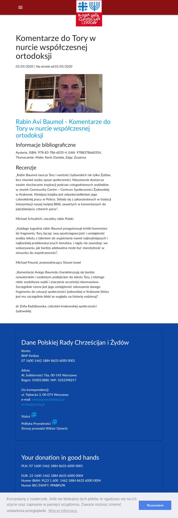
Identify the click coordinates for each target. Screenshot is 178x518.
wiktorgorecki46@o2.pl (48, 399)
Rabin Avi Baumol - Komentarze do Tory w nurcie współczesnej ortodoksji (63, 129)
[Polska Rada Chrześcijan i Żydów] (89, 16)
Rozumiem (155, 505)
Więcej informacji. (63, 511)
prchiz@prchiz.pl (32, 404)
